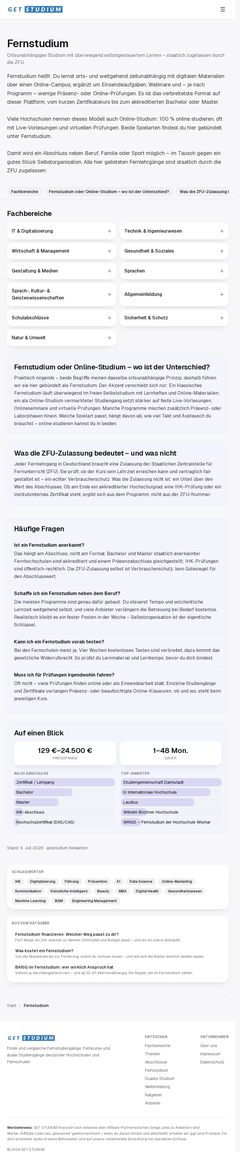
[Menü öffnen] (223, 9)
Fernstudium (156, 1070)
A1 (118, 881)
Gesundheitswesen (185, 891)
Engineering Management (94, 901)
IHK (18, 881)
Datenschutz (212, 1062)
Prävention (97, 881)
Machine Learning (30, 901)
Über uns (208, 1045)
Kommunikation (28, 891)
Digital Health (147, 891)
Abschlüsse (156, 1062)
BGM (59, 901)
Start (11, 1005)
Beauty (103, 891)
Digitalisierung (42, 881)
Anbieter (153, 1103)
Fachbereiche (24, 191)
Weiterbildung (157, 1086)
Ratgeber (153, 1095)
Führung (72, 881)
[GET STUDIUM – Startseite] (35, 9)
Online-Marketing (177, 881)
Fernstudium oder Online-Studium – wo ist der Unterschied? (109, 191)
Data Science (141, 881)
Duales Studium (159, 1078)
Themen (152, 1053)
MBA (122, 891)
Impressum (210, 1053)
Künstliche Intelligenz (69, 891)
